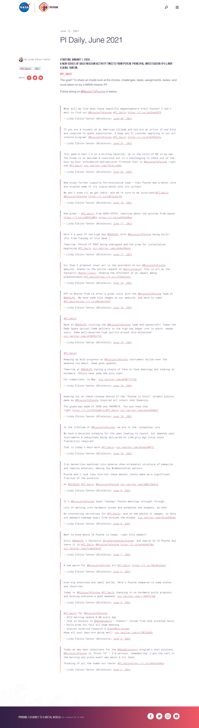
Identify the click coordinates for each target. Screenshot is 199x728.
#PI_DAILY (70, 358)
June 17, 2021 (122, 244)
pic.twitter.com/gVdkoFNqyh (112, 273)
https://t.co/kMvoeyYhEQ (93, 336)
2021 (37, 68)
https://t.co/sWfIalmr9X (105, 212)
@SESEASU (74, 542)
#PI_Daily (25, 68)
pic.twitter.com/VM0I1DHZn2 (139, 542)
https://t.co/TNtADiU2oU (149, 637)
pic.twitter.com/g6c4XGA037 (139, 459)
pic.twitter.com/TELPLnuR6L (103, 177)
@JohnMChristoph (118, 710)
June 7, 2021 (122, 622)
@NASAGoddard (103, 702)
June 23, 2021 (122, 183)
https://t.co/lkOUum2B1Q (144, 114)
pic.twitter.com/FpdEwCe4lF (83, 615)
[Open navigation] (177, 7)
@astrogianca (132, 299)
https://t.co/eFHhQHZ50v (137, 612)
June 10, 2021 (122, 465)
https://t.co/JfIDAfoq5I (114, 307)
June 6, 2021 (122, 643)
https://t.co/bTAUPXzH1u (144, 144)
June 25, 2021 (122, 150)
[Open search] (166, 7)
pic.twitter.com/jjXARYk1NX (136, 673)
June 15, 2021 (122, 381)
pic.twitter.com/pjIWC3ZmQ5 (134, 713)
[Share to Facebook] (29, 77)
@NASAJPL (113, 259)
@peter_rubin (87, 303)
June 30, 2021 (122, 120)
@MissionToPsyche (93, 91)
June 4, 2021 (122, 679)
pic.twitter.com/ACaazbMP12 (135, 500)
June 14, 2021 (122, 429)
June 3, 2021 (122, 720)
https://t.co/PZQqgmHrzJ (89, 459)
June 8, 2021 (122, 586)
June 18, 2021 (122, 218)
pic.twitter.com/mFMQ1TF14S (118, 423)
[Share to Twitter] (35, 77)
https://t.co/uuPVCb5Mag (115, 238)
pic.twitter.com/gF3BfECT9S (83, 375)
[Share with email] (40, 77)
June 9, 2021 (122, 548)
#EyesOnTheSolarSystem (118, 608)
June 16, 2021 (122, 313)
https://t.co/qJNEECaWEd (80, 238)
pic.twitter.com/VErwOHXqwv (157, 580)
